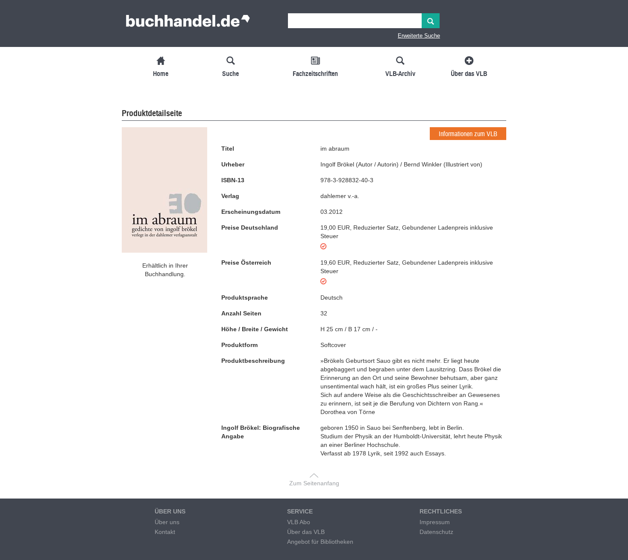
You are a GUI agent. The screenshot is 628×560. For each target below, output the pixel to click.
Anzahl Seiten (241, 313)
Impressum (435, 522)
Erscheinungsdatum (250, 211)
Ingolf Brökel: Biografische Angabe (260, 432)
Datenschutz (436, 531)
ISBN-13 (232, 180)
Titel (227, 148)
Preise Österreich (246, 262)
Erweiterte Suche (419, 35)
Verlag (230, 195)
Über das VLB (306, 531)
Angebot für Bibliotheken (320, 541)
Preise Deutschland (249, 227)
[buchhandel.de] (188, 23)
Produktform (239, 344)
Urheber (232, 164)
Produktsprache (244, 297)
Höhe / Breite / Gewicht (254, 329)
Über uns (167, 522)
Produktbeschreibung (253, 360)
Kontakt (165, 531)
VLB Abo (298, 522)
